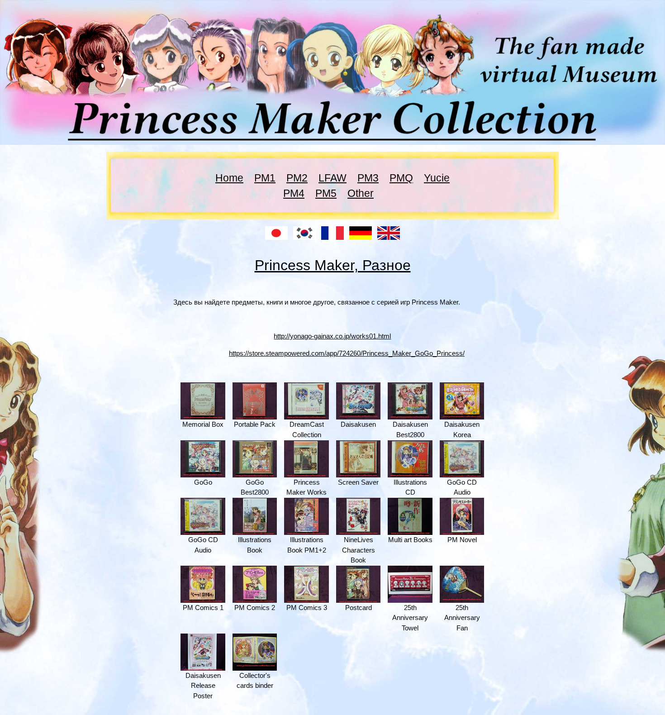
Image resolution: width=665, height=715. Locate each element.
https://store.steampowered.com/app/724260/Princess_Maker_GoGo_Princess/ (347, 353)
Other (360, 193)
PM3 (368, 178)
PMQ (401, 178)
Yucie (437, 178)
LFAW (332, 178)
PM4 (293, 193)
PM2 (297, 178)
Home (229, 178)
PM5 (326, 193)
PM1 (265, 178)
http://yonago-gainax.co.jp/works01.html (332, 336)
